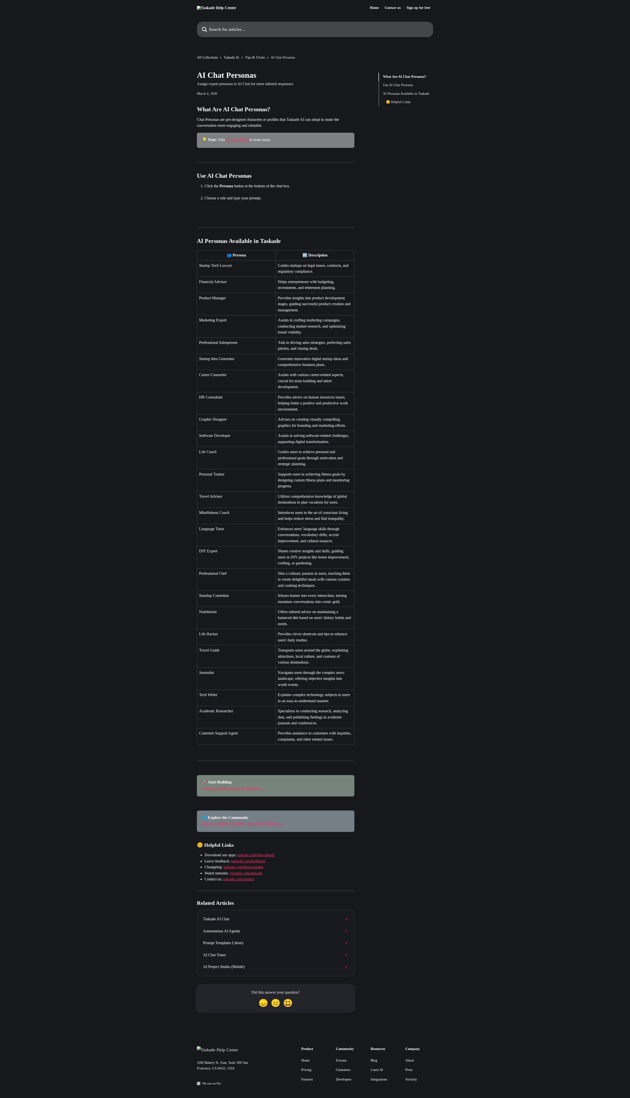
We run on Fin (211, 1083)
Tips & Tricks (255, 57)
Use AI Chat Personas (398, 85)
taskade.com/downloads (255, 855)
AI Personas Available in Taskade (406, 93)
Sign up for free (418, 8)
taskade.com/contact (238, 879)
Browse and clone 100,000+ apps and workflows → (243, 823)
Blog (374, 1060)
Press (408, 1070)
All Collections (207, 57)
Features (307, 1079)
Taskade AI (231, 57)
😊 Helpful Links (398, 102)
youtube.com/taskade (246, 873)
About (409, 1060)
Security (411, 1079)
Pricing (306, 1070)
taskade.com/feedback (248, 861)
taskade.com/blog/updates (243, 867)
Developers (343, 1079)
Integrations (379, 1079)
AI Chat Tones (237, 140)
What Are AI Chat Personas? (404, 77)
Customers (343, 1070)
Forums (341, 1060)
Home (374, 8)
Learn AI (377, 1070)
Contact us (393, 8)
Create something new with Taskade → (232, 788)
